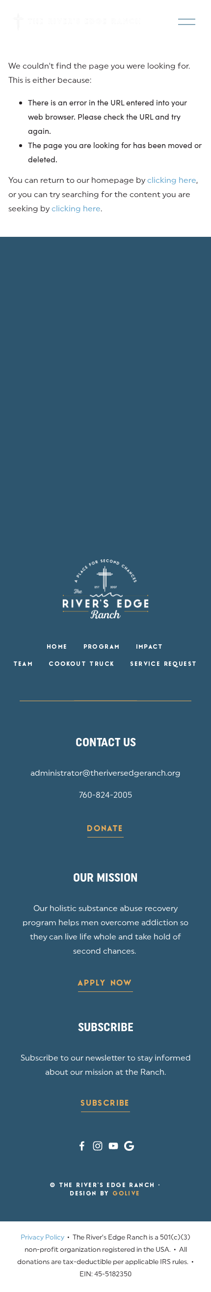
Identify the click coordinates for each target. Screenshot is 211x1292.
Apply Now (105, 984)
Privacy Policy (42, 1238)
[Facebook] (82, 1146)
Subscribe (105, 1104)
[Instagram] (98, 1146)
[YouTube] (113, 1146)
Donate (105, 829)
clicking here (171, 181)
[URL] (129, 1146)
